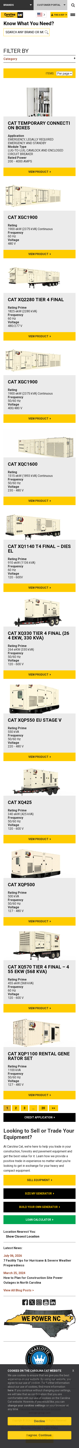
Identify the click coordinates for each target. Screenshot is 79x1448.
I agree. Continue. (39, 1435)
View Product (38, 171)
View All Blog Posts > (18, 1290)
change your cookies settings (26, 1405)
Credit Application (38, 1117)
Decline (39, 1421)
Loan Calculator (38, 1219)
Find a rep (59, 15)
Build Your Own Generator (38, 1207)
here (10, 1390)
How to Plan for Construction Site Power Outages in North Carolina (33, 1277)
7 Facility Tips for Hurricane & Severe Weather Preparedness (37, 1260)
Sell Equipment (38, 1180)
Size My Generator (38, 1193)
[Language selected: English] (41, 15)
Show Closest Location (22, 1236)
